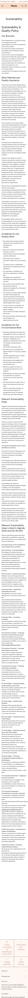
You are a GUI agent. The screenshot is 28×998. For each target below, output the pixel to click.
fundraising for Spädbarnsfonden (11, 809)
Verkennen (5, 971)
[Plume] (14, 6)
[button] (22, 6)
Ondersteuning (6, 976)
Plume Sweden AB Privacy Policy (11, 645)
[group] (14, 1)
